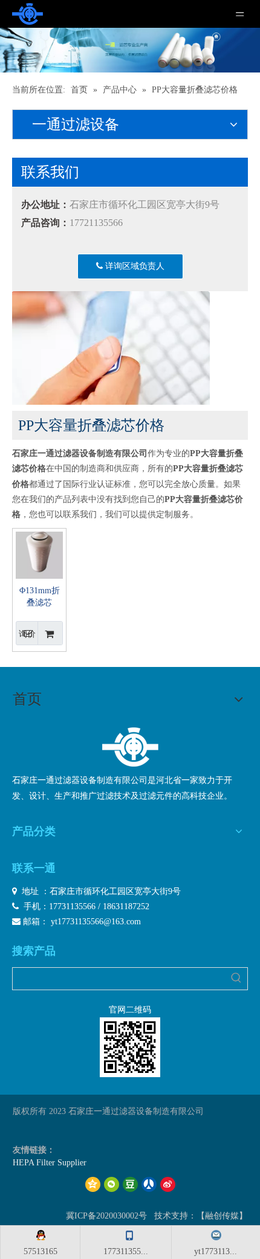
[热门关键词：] (236, 979)
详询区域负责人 (133, 266)
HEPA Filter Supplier (49, 1162)
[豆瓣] (130, 1184)
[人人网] (149, 1184)
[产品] (130, 50)
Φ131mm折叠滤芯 (39, 596)
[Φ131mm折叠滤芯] (39, 554)
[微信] (111, 1184)
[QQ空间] (92, 1184)
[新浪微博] (167, 1184)
